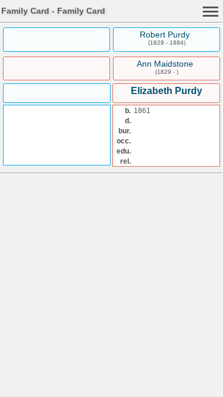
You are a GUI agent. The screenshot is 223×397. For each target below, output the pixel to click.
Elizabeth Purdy (166, 91)
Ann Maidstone (165, 63)
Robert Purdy (165, 34)
